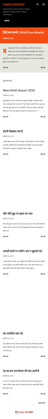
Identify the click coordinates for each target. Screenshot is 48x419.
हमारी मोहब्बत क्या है (13, 131)
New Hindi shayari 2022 (19, 90)
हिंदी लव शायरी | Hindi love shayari (23, 32)
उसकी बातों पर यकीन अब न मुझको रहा (22, 251)
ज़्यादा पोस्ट (41, 403)
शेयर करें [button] (5, 67)
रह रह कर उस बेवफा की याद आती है (21, 371)
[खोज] (37, 4)
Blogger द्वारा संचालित (25, 412)
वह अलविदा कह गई (13, 333)
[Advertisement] (24, 184)
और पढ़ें (43, 67)
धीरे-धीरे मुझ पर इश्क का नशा (17, 213)
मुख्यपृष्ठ (6, 20)
